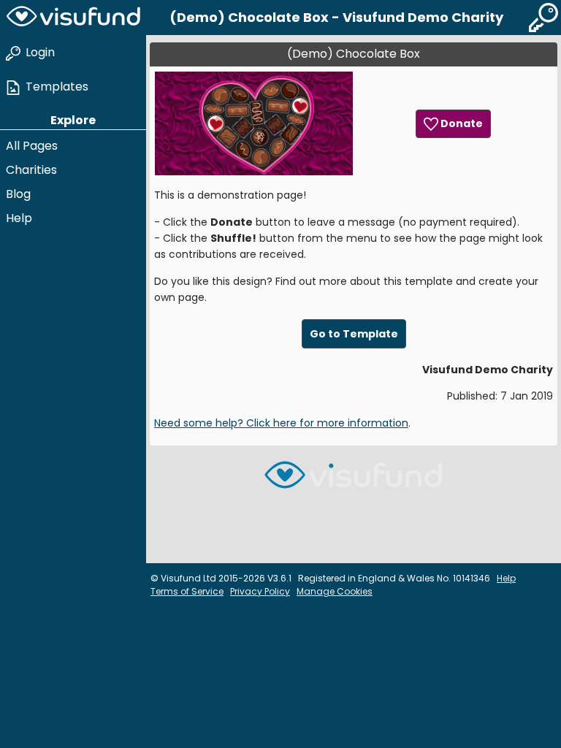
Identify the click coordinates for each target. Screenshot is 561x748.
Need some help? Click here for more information (281, 423)
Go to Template (354, 334)
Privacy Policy (260, 591)
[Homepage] (73, 17)
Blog (18, 194)
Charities (31, 169)
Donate (460, 123)
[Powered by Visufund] (353, 481)
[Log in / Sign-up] (543, 17)
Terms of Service (187, 591)
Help (19, 218)
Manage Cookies (335, 591)
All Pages (32, 145)
